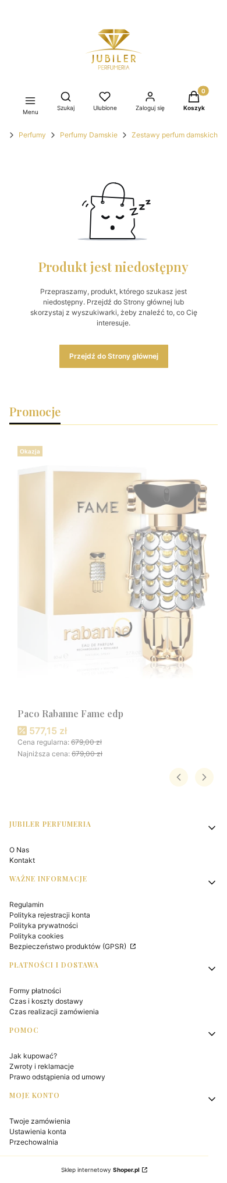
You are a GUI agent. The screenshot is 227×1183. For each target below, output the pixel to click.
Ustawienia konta (37, 1131)
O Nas (19, 849)
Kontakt (22, 860)
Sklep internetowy (100, 1169)
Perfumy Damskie (89, 134)
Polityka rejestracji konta (49, 915)
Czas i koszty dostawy (46, 1001)
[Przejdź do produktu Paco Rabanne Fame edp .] (113, 572)
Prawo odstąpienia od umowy (57, 1076)
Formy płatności (35, 990)
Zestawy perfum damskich (175, 134)
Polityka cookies (36, 935)
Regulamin (26, 904)
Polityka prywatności (43, 925)
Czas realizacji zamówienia (54, 1011)
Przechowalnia (33, 1142)
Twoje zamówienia (39, 1121)
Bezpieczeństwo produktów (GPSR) (68, 946)
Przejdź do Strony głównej (113, 356)
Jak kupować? (33, 1055)
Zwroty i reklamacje (41, 1066)
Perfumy (32, 134)
